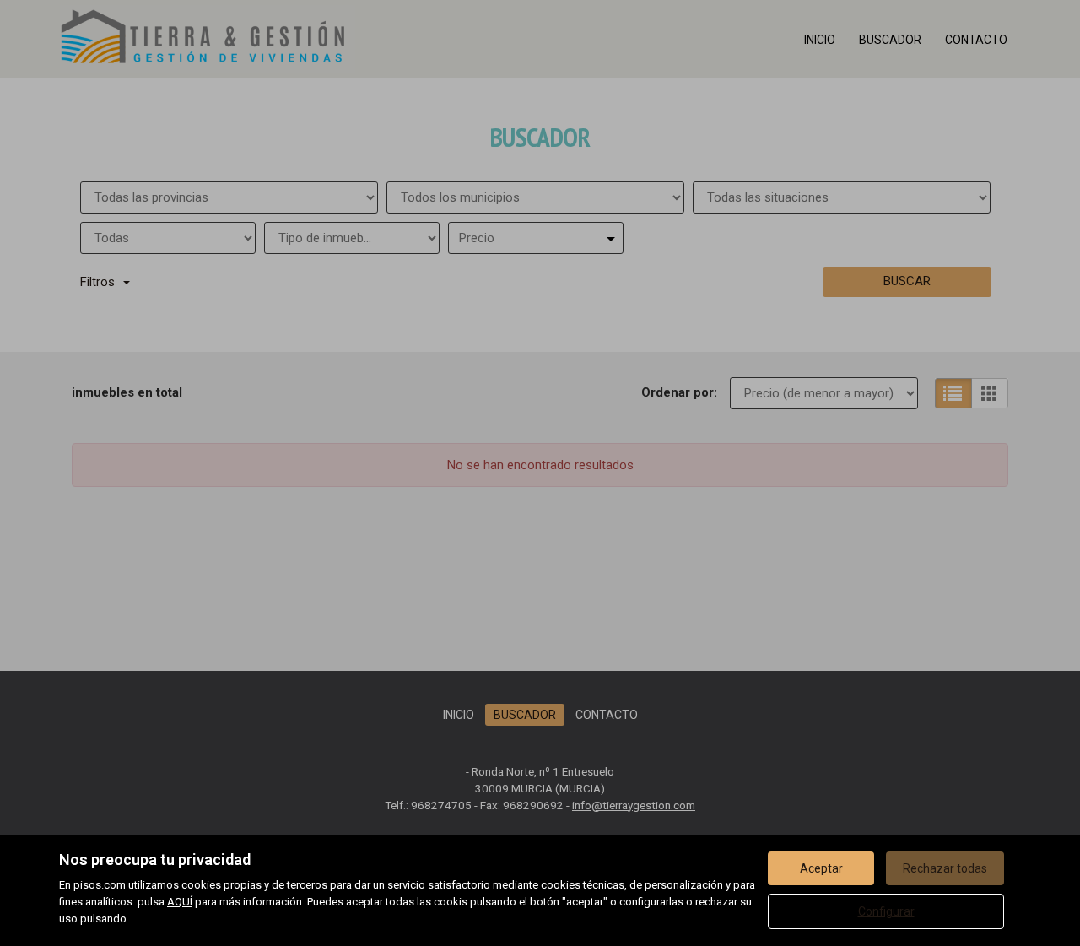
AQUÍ (179, 901)
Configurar (886, 911)
